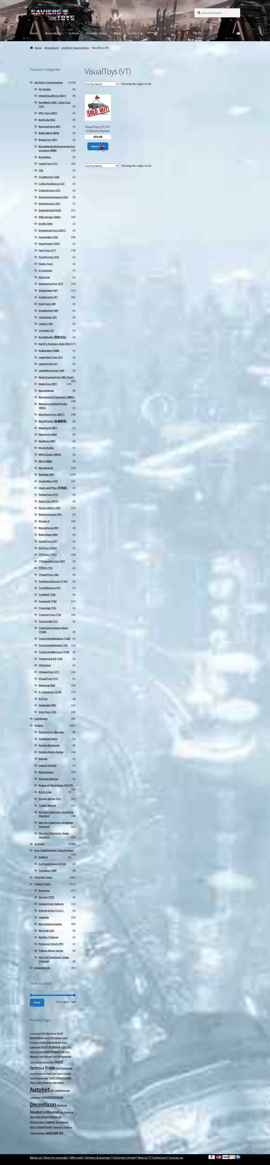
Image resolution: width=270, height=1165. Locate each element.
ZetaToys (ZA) (47, 712)
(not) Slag (52, 1073)
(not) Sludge (64, 1073)
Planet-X (44, 521)
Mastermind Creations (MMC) (56, 397)
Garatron (44, 277)
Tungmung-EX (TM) (50, 658)
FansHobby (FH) (48, 237)
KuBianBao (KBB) (49, 350)
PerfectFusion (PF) (50, 514)
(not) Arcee (35, 1033)
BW (52, 1090)
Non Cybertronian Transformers (54, 850)
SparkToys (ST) (48, 541)
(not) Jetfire (36, 1051)
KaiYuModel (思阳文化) (52, 337)
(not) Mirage (45, 1056)
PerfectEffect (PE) (49, 508)
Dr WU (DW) (46, 223)
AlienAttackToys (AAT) (52, 95)
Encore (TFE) (46, 897)
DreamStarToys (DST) (52, 230)
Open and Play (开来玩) (53, 488)
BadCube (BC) (47, 120)
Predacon (55, 1117)
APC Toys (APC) (48, 113)
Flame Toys (46, 264)
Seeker (50, 1122)
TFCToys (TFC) (48, 554)
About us (36, 1157)
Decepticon (43, 1104)
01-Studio (45, 89)
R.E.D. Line (45, 792)
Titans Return (47, 805)
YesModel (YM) (47, 705)
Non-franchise (66, 1112)
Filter (37, 1002)
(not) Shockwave (38, 1073)
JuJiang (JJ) (46, 330)
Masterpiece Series (50, 924)
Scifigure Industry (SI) (52, 864)
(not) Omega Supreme (42, 1062)
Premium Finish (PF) (51, 944)
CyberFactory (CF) (49, 190)
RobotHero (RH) (48, 534)
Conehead (35, 1097)
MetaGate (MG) (48, 434)
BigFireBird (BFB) (49, 133)
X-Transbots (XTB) (50, 692)
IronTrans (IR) (47, 304)
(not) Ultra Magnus (41, 1082)
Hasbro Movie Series (51, 752)
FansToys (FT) (47, 250)
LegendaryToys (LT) (51, 357)
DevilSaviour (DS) (49, 203)
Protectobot (37, 1122)
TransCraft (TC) (48, 621)
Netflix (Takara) (49, 937)
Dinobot (36, 1112)
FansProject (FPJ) (49, 243)
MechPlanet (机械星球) (53, 421)
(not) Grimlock (50, 1047)
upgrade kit (54, 1132)
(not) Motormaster (62, 1056)
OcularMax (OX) (48, 481)
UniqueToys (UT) (49, 672)
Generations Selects (51, 904)
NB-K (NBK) (45, 461)
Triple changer (37, 1133)
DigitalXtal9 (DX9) (50, 210)
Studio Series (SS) (50, 798)
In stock (73, 33)
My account (176, 12)
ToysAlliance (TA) (49, 588)
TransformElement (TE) (53, 645)
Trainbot (67, 1127)
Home (34, 33)
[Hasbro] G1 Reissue (51, 732)
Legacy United (47, 765)
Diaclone (44, 890)
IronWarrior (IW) (48, 310)
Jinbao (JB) (46, 323)
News (117, 33)
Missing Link (46, 930)
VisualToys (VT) (48, 678)
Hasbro (38, 725)
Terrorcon (57, 1127)
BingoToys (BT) (48, 139)
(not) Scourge (64, 1068)
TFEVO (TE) (46, 568)
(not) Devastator (50, 1042)
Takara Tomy (42, 884)
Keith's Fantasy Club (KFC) (55, 344)
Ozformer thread (124, 1157)
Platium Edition (48, 779)
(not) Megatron (54, 1052)
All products (53, 33)
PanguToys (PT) (48, 494)
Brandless (45, 157)
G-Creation (45, 270)
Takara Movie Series (51, 950)
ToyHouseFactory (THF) (53, 581)
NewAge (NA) (46, 474)
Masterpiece (46, 772)
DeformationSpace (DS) (53, 197)
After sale (76, 1157)
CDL (41, 170)
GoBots (43, 857)
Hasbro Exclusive (49, 745)
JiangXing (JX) (48, 317)
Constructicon (52, 1097)
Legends (44, 917)
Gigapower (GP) (48, 290)
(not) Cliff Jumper (53, 1038)
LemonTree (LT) (48, 364)
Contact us (135, 33)
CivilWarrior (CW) (49, 177)
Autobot (40, 1089)
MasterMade (46, 390)
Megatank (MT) (48, 428)
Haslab (43, 758)
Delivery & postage (97, 1157)
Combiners (41, 718)
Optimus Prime (39, 1117)
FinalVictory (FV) (49, 257)
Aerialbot (58, 1082)
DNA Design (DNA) (50, 217)
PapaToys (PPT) (48, 501)
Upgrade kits (42, 968)
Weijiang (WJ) (47, 685)
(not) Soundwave (39, 1078)
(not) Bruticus (48, 1033)
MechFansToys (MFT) (51, 414)
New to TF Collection (152, 1157)
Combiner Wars (48, 739)
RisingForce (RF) (49, 528)
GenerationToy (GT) (51, 283)
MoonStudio (46, 448)
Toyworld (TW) (48, 601)
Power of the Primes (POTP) (56, 785)
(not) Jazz (66, 1047)
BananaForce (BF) (49, 126)
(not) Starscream (60, 1078)
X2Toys (43, 698)
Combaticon (62, 1090)
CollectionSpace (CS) (52, 183)
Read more (97, 146)
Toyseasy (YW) (48, 870)
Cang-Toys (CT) (48, 163)
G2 (44, 1112)
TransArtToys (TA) (50, 614)
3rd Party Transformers (75, 48)
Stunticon (45, 1127)
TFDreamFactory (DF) (52, 561)
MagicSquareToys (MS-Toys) (56, 377)
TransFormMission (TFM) (54, 652)
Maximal (53, 1112)
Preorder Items (96, 33)
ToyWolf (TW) (47, 594)
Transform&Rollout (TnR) (54, 638)
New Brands (46, 468)
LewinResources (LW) (51, 370)
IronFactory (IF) (48, 297)
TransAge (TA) (47, 608)
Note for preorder (56, 1157)
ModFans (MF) (47, 441)
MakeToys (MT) (48, 384)
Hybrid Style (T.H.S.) (51, 910)
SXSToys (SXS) (48, 548)
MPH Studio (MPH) (50, 454)
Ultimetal (45, 665)
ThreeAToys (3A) (49, 574)
